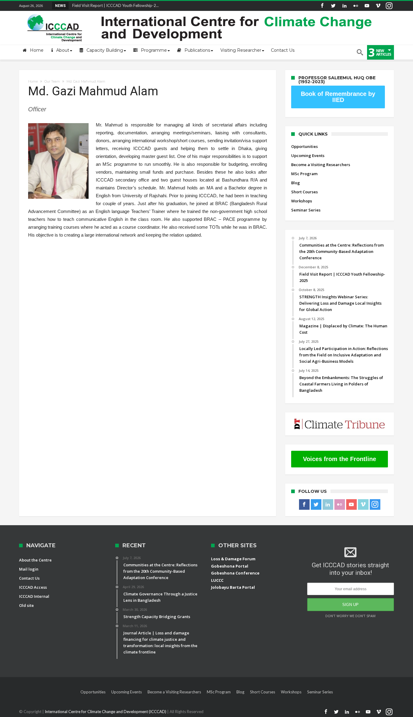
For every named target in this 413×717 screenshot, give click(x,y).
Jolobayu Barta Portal (233, 587)
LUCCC (217, 580)
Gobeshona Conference (235, 573)
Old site (26, 605)
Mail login (28, 569)
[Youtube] (367, 6)
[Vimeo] (378, 6)
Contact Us (29, 578)
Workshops (301, 201)
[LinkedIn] (344, 6)
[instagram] (389, 6)
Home (33, 81)
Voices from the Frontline (339, 459)
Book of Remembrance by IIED (338, 97)
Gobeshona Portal (229, 566)
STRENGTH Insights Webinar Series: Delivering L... (115, 5)
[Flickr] (355, 6)
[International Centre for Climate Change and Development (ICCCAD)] (200, 12)
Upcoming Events (307, 155)
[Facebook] (322, 6)
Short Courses (304, 192)
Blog (295, 182)
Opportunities (304, 146)
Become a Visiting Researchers (320, 164)
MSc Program (304, 173)
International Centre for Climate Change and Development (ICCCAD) (106, 711)
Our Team (52, 81)
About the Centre (35, 560)
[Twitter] (333, 6)
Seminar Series (305, 210)
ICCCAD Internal (34, 596)
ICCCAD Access (33, 587)
